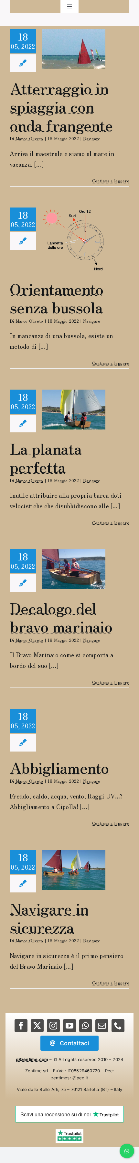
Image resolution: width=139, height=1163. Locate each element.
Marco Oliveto (29, 138)
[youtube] (69, 1025)
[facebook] (21, 1025)
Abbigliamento (59, 767)
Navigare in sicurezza (49, 917)
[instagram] (53, 1025)
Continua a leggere (110, 181)
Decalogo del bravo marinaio (61, 616)
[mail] (101, 1025)
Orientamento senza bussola (56, 297)
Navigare (91, 138)
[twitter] (37, 1025)
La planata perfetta (45, 457)
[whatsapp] (85, 1025)
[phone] (118, 1025)
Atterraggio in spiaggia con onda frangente (61, 106)
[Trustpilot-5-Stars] (69, 1132)
